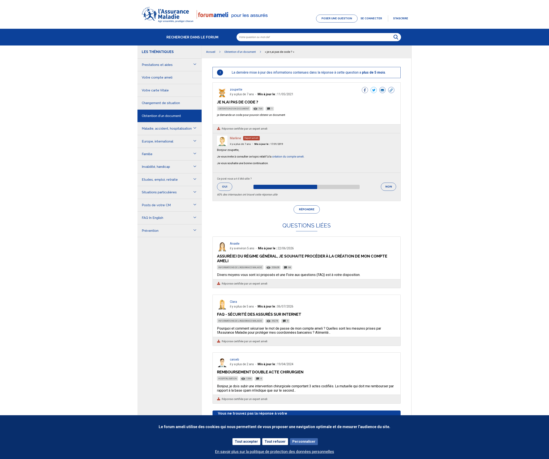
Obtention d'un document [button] (161, 116)
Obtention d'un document (233, 109)
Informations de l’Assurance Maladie (240, 267)
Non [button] (390, 188)
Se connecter (371, 18)
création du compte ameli (288, 156)
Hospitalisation (227, 378)
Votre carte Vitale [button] (155, 90)
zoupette (236, 89)
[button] (274, 22)
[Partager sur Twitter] (374, 90)
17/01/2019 (268, 144)
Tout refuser (275, 441)
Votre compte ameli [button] (157, 77)
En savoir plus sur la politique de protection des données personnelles (274, 451)
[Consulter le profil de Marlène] (222, 145)
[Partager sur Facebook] (365, 90)
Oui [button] (227, 186)
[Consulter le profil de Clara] (222, 308)
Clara (233, 301)
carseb (234, 359)
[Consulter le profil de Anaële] (222, 250)
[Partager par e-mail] (382, 90)
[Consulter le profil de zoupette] (222, 96)
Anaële (235, 243)
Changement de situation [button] (161, 103)
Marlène (235, 138)
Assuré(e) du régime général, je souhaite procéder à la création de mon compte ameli (302, 258)
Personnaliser (303, 441)
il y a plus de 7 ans (240, 144)
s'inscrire (400, 18)
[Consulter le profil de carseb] (222, 366)
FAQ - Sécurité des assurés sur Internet (259, 314)
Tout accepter (246, 441)
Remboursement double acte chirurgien (260, 372)
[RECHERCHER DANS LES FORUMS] (396, 37)
